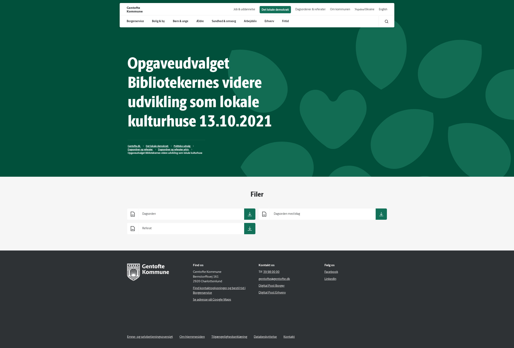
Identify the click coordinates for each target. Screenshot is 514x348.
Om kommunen (340, 9)
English (383, 9)
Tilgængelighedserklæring (229, 337)
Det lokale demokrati (275, 9)
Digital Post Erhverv (272, 292)
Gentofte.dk (134, 146)
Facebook (331, 272)
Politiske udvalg (182, 146)
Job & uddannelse (244, 9)
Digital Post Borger (272, 285)
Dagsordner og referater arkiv (173, 150)
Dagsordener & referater (310, 9)
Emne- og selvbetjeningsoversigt (150, 337)
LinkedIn (330, 279)
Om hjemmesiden (192, 337)
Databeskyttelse (265, 337)
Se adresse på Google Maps (212, 299)
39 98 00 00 (271, 272)
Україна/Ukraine (364, 9)
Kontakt (289, 337)
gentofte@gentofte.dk (274, 279)
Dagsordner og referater (140, 150)
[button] (386, 21)
